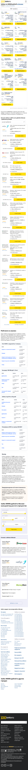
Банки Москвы (4, 725)
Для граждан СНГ (5, 672)
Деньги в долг (4, 663)
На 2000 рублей (18, 616)
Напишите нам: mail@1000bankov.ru (8, 749)
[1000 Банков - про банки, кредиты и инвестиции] (8, 765)
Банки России (4, 727)
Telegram (18, 749)
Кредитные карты (19, 668)
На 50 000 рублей (19, 629)
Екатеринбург (18, 686)
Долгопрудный (4, 686)
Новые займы (4, 657)
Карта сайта (17, 735)
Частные (3, 636)
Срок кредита (5, 515)
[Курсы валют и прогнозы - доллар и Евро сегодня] (2, 765)
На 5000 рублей (18, 620)
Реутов (2, 683)
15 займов (7, 5)
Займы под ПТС (4, 654)
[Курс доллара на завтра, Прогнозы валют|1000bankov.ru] (5, 765)
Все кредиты (18, 655)
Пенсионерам (4, 664)
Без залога (3, 667)
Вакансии (19, 750)
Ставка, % (4, 521)
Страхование (17, 732)
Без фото (3, 635)
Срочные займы (5, 652)
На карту (3, 612)
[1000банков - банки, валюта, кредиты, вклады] (11, 765)
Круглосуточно (4, 649)
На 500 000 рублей (19, 636)
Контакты (16, 733)
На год (16, 642)
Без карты (3, 620)
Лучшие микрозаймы (6, 659)
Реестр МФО (18, 652)
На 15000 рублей (19, 623)
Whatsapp (3, 750)
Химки (2, 689)
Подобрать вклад (18, 729)
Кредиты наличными (6, 737)
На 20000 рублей (19, 624)
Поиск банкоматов (5, 733)
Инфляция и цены (18, 727)
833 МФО (13, 5)
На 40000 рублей (19, 628)
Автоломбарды (4, 656)
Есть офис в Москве (18, 21)
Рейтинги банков (5, 729)
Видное (2, 687)
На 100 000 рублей (19, 632)
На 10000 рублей (19, 622)
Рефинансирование (5, 671)
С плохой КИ (4, 631)
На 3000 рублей (18, 618)
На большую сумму (5, 621)
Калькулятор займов (20, 661)
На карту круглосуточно (6, 615)
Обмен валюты (18, 725)
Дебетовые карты (5, 742)
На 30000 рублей (19, 627)
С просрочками (4, 629)
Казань (16, 687)
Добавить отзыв (14, 603)
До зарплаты (18, 645)
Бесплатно (4, 639)
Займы (2, 740)
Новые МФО (4, 668)
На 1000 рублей (18, 615)
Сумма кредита (5, 510)
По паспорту (4, 634)
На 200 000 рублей (19, 635)
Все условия (6, 296)
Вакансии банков (18, 737)
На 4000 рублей (18, 619)
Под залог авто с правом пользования (7, 674)
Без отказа (4, 625)
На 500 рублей (18, 614)
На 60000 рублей (19, 631)
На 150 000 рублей (19, 633)
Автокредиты (18, 674)
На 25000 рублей (19, 625)
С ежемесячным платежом (7, 622)
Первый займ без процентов (5, 643)
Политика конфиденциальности (7, 760)
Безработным (4, 665)
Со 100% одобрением (6, 630)
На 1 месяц (17, 641)
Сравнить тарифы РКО (19, 730)
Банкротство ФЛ (19, 658)
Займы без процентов (6, 641)
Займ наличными (5, 661)
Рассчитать (14, 529)
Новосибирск (18, 685)
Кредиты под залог (20, 671)
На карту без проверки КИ (7, 614)
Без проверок (4, 633)
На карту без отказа (5, 627)
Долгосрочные (18, 643)
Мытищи (3, 685)
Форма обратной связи (12, 750)
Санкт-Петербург (18, 683)
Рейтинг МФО (4, 660)
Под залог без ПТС (5, 655)
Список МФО (4, 669)
